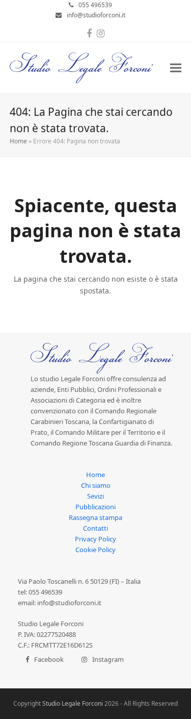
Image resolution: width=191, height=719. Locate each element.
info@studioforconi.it (96, 15)
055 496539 (95, 5)
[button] (175, 68)
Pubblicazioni (95, 506)
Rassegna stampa (95, 517)
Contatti (95, 528)
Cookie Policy (95, 549)
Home (18, 141)
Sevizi (95, 496)
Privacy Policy (95, 538)
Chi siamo (96, 485)
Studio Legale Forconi (72, 703)
